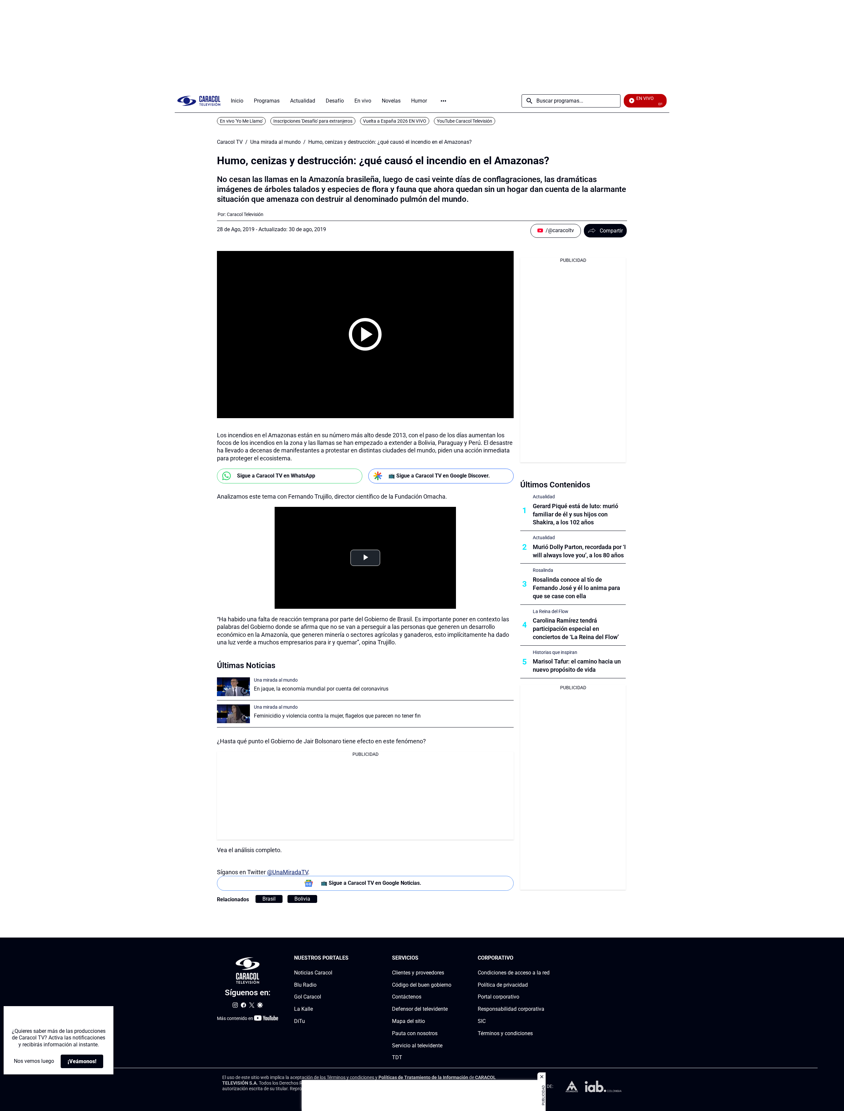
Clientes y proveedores (418, 972)
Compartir (611, 231)
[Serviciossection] (449, 958)
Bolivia (302, 899)
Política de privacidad (503, 984)
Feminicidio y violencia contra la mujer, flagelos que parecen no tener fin (337, 716)
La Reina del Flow (550, 611)
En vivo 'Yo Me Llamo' (241, 121)
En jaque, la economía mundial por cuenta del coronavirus (321, 689)
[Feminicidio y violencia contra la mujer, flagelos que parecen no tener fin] (233, 713)
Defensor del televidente (420, 1009)
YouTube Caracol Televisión (464, 121)
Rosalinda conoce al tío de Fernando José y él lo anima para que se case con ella (576, 588)
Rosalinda (543, 570)
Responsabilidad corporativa (511, 1009)
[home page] (198, 101)
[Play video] (365, 334)
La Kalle (303, 1009)
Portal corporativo (498, 997)
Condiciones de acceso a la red (514, 972)
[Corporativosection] (548, 958)
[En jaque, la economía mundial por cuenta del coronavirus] (233, 686)
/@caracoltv (560, 230)
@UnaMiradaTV (287, 872)
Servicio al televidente (417, 1045)
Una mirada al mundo (275, 142)
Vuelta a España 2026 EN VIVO (394, 121)
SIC (482, 1021)
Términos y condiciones (505, 1033)
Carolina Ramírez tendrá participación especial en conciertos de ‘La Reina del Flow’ (576, 628)
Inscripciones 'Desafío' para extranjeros (312, 121)
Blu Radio (305, 984)
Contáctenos (406, 997)
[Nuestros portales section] (350, 958)
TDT (397, 1057)
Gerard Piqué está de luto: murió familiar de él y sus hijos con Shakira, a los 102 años (575, 514)
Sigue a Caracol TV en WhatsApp (276, 476)
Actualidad (544, 496)
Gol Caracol (307, 997)
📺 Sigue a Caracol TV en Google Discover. (439, 476)
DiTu (299, 1021)
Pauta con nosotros (414, 1033)
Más (443, 101)
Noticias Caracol (313, 972)
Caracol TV (230, 142)
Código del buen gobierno (421, 984)
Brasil (269, 899)
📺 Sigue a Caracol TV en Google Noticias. (371, 883)
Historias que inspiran (555, 652)
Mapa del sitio (408, 1021)
